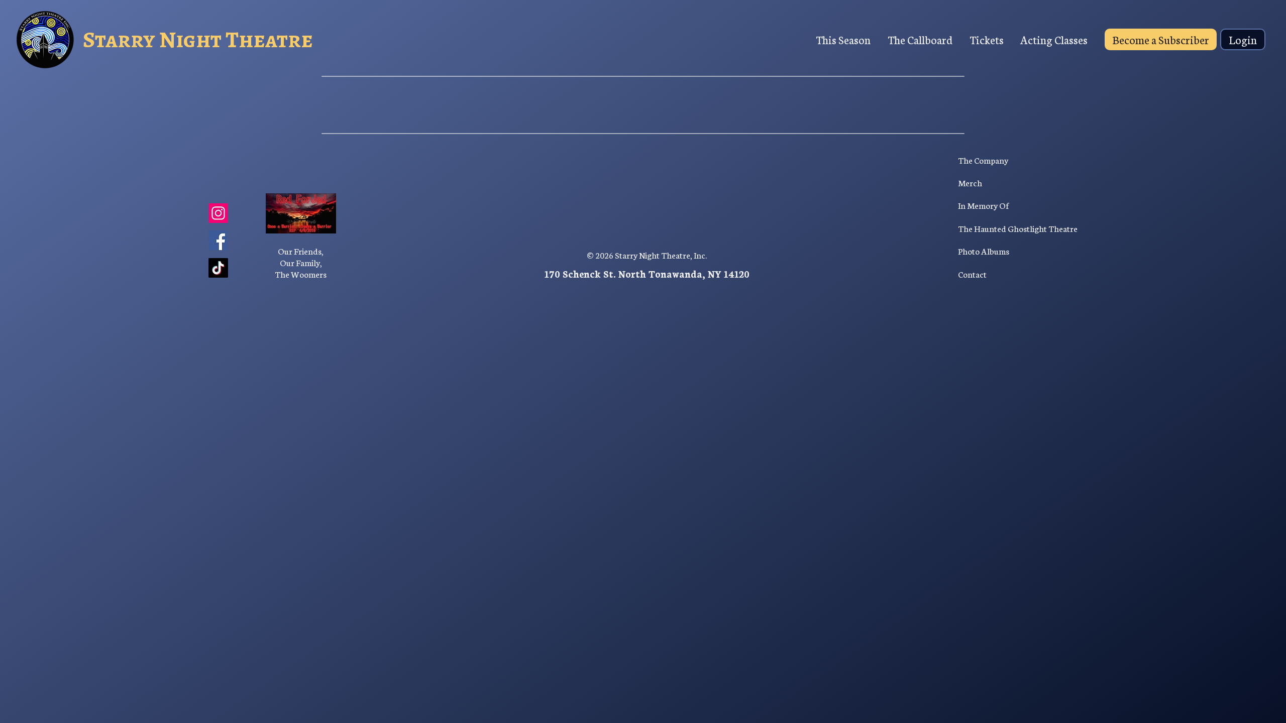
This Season (843, 39)
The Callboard (920, 39)
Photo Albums (983, 251)
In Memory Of (983, 205)
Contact (972, 274)
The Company (983, 160)
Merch (970, 182)
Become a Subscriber (1160, 39)
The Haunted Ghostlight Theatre (1018, 228)
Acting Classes (1054, 39)
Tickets (987, 39)
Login (1243, 39)
